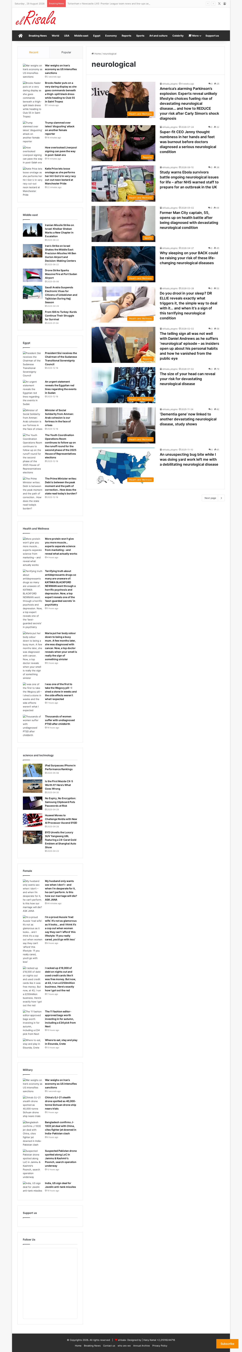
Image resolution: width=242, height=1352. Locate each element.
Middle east (81, 35)
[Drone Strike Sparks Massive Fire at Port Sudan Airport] (32, 275)
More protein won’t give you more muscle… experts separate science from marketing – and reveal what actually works (61, 546)
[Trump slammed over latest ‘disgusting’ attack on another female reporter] (32, 132)
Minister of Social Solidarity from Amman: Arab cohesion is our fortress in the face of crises (59, 418)
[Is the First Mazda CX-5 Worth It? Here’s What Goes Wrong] (32, 786)
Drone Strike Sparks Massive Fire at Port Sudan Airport (61, 274)
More (195, 35)
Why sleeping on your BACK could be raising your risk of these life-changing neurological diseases (189, 258)
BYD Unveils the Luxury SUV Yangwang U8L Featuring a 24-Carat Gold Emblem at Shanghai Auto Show (60, 840)
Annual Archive (141, 1345)
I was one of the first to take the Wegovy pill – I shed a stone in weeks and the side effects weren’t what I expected (61, 691)
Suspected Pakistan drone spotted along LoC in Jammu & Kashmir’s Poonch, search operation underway (61, 1158)
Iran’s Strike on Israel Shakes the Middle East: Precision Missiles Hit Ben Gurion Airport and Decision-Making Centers (60, 253)
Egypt (96, 35)
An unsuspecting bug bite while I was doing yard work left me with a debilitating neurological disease (189, 459)
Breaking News (38, 35)
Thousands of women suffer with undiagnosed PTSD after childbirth (60, 720)
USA (66, 35)
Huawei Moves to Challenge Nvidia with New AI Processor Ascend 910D (61, 819)
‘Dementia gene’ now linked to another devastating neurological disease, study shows (188, 419)
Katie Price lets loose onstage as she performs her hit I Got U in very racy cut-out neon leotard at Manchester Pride (60, 176)
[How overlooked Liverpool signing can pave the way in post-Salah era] (32, 155)
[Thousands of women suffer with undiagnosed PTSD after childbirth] (32, 726)
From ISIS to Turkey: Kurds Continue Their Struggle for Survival (61, 315)
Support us (212, 35)
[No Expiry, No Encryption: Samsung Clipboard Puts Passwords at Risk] (32, 803)
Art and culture (158, 35)
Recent (33, 52)
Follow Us (29, 1239)
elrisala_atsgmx (170, 83)
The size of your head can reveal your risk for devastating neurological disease (187, 379)
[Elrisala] (36, 18)
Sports (140, 35)
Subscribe (227, 1343)
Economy (111, 35)
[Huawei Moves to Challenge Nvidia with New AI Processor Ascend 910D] (32, 820)
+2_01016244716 (166, 1340)
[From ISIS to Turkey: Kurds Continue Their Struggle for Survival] (32, 316)
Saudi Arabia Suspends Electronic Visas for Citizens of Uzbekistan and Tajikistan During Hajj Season (61, 295)
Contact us (109, 1345)
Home (97, 53)
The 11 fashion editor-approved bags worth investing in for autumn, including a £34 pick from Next (60, 1019)
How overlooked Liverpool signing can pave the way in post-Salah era (61, 151)
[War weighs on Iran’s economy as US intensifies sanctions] (32, 71)
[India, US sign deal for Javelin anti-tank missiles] (32, 1188)
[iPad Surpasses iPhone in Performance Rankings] (32, 770)
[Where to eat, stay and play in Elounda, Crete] (32, 1045)
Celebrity (178, 35)
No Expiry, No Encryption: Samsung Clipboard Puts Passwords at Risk (60, 802)
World (55, 35)
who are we (124, 1345)
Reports (126, 35)
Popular (66, 52)
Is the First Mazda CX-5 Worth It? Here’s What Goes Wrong (59, 785)
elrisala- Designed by (130, 1340)
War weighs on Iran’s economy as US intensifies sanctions (61, 69)
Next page (210, 498)
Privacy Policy (159, 1345)
